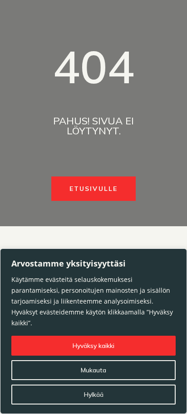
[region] (93, 331)
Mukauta (93, 370)
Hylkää (93, 394)
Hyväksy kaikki (93, 346)
